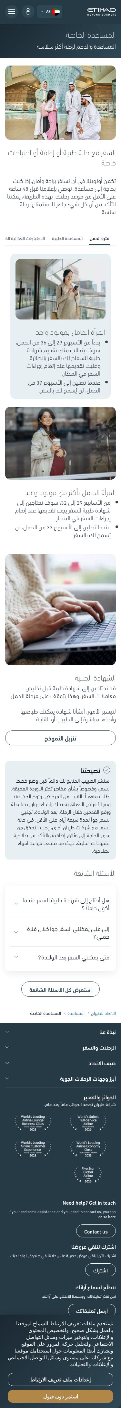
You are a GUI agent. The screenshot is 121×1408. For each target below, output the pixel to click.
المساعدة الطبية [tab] (67, 238)
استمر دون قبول (60, 1396)
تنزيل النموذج (60, 737)
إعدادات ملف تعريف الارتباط (60, 1379)
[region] (60, 1361)
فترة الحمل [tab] (99, 238)
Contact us (96, 1231)
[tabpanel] (60, 625)
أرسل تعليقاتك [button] (92, 1311)
